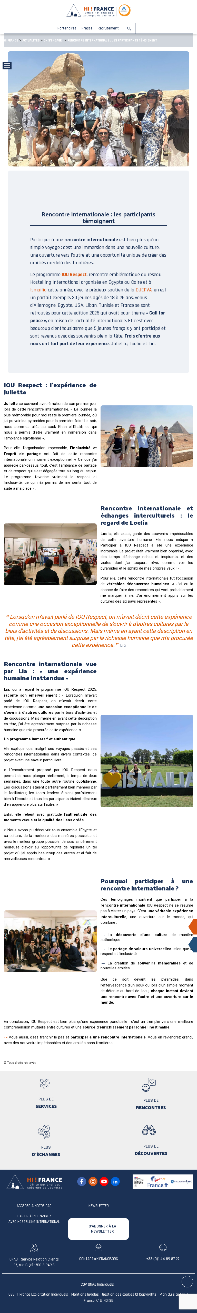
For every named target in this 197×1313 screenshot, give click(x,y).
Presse (87, 28)
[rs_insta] (92, 1181)
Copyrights (147, 1294)
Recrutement (108, 28)
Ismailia (39, 290)
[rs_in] (115, 1181)
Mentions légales (85, 1294)
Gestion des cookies (118, 1294)
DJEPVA (144, 290)
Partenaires (66, 28)
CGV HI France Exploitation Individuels (38, 1294)
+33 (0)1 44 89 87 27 (163, 1258)
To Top (187, 1282)
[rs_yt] (104, 1181)
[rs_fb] (81, 1181)
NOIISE (108, 1300)
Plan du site (169, 1294)
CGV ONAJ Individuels (97, 1284)
